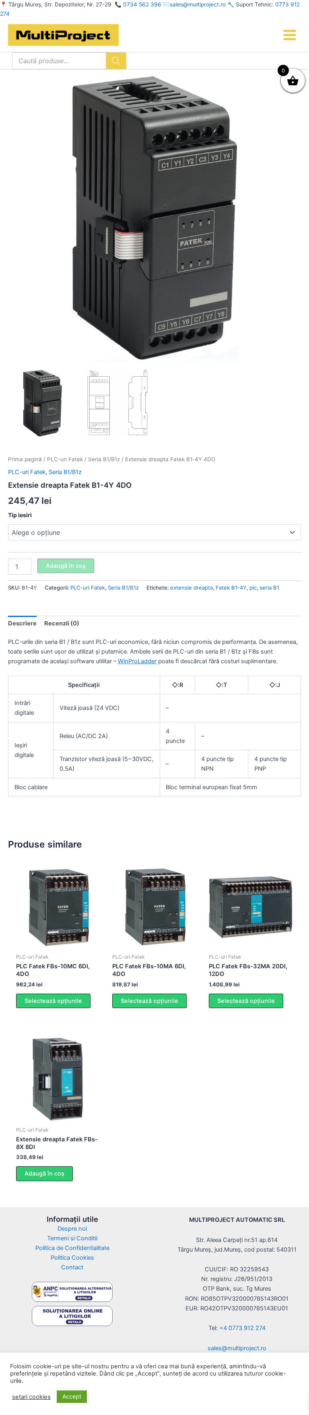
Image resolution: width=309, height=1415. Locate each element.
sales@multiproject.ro (198, 4)
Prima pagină (25, 459)
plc (253, 587)
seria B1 (269, 587)
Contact (72, 1267)
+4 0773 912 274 (242, 1328)
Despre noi (72, 1228)
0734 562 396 (142, 4)
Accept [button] (71, 1396)
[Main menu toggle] (289, 35)
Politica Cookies (72, 1257)
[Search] (116, 61)
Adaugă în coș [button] (44, 1173)
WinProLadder (137, 661)
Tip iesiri (20, 515)
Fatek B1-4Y (231, 587)
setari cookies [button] (31, 1397)
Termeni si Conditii (72, 1238)
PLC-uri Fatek (65, 459)
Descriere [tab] (22, 623)
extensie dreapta (191, 587)
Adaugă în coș (66, 565)
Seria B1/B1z (104, 459)
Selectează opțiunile (53, 1001)
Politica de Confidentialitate (72, 1248)
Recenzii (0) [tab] (61, 623)
